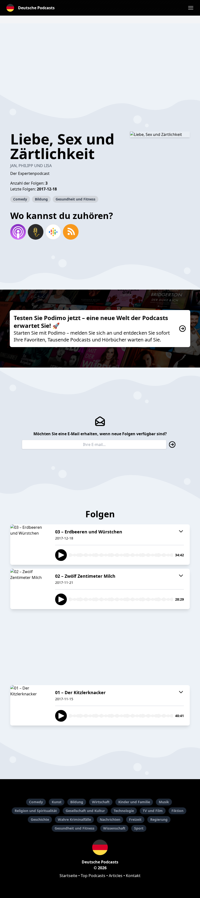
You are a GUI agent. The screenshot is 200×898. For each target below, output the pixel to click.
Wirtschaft (101, 802)
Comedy (20, 199)
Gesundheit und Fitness (75, 199)
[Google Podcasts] (53, 232)
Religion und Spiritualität (36, 810)
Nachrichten (110, 819)
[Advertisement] (100, 57)
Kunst (56, 802)
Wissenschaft (114, 828)
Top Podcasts (93, 875)
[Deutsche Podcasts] (100, 847)
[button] (191, 8)
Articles (115, 875)
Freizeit (135, 819)
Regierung (159, 819)
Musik (164, 802)
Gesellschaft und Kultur (85, 810)
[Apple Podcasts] (18, 232)
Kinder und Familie (134, 802)
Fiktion (177, 810)
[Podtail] (35, 232)
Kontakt (133, 875)
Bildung (41, 199)
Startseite (68, 875)
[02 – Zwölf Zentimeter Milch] (29, 589)
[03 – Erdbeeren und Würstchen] (29, 544)
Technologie (124, 810)
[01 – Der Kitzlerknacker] (29, 705)
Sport (138, 828)
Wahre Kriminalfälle (74, 819)
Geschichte (40, 819)
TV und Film (153, 810)
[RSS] (71, 232)
